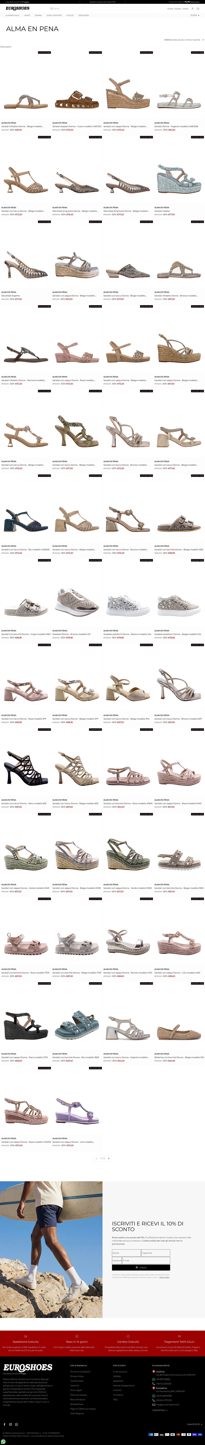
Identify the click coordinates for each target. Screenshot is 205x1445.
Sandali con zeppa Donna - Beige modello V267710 (124, 380)
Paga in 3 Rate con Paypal (83, 1409)
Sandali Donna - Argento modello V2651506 (176, 126)
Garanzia (74, 1385)
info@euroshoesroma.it (167, 1404)
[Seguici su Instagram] (10, 1424)
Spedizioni (118, 1381)
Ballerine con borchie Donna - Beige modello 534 (179, 1057)
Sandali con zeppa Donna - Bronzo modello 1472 (127, 973)
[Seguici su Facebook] (4, 1424)
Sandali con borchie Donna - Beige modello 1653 (178, 549)
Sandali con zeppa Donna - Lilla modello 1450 (177, 973)
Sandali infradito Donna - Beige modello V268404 (21, 126)
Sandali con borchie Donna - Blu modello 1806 (75, 1057)
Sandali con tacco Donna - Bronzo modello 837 (178, 719)
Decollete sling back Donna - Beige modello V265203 (74, 211)
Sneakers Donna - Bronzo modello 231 (71, 634)
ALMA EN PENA (8, 123)
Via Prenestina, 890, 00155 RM (170, 1391)
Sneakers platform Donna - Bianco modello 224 (127, 634)
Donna (177, 9)
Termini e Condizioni (80, 1371)
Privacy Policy (164, 1277)
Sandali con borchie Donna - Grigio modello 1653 (26, 634)
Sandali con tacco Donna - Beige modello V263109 (175, 465)
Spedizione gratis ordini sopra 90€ (102, 2)
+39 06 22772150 (164, 1400)
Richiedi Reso (76, 1404)
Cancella (142, 8)
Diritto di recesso (78, 1395)
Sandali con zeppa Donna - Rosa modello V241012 (26, 1142)
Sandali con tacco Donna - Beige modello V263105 (73, 549)
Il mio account (120, 1371)
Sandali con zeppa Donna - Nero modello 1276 (24, 1057)
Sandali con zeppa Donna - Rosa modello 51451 (177, 803)
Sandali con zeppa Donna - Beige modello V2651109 (175, 380)
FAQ (115, 1399)
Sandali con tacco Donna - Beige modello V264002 (73, 465)
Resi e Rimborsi (77, 1399)
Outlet (70, 15)
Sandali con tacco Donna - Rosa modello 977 (23, 719)
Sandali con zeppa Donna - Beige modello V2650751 (73, 295)
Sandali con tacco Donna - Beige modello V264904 (22, 465)
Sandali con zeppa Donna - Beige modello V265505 (124, 126)
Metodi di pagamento (124, 1385)
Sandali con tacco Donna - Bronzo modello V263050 (125, 549)
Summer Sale (12, 15)
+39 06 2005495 (163, 1384)
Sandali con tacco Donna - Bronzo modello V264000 (125, 465)
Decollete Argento (10, 295)
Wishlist (117, 1376)
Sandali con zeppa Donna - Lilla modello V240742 (72, 1142)
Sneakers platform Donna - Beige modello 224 (177, 634)
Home (170, 9)
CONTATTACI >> (160, 1410)
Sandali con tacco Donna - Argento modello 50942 (125, 1057)
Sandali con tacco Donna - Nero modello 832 (24, 803)
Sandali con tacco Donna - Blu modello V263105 (25, 549)
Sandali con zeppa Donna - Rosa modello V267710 (73, 380)
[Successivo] (125, 1)
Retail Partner (23, 1436)
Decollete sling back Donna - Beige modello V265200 (125, 211)
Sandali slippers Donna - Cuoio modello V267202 (76, 126)
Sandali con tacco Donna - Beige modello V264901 (22, 211)
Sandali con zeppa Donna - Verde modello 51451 (25, 888)
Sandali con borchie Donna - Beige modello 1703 (76, 973)
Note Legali (76, 1390)
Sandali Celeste (162, 211)
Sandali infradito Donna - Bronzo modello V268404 (175, 295)
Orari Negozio (77, 1413)
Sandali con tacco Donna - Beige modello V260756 (124, 295)
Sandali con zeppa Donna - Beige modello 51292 (76, 888)
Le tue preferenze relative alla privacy (47, 1436)
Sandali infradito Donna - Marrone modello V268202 (23, 380)
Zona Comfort (54, 15)
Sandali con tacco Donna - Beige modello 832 (75, 803)
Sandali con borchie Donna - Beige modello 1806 (178, 888)
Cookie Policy (76, 1381)
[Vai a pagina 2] (109, 1158)
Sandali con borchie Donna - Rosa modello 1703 (25, 973)
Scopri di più (195, 2)
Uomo (185, 9)
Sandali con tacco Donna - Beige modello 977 (75, 719)
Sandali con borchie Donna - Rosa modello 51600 (128, 803)
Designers (83, 15)
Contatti (117, 1390)
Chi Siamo (118, 1395)
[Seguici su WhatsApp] (16, 1424)
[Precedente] (79, 1)
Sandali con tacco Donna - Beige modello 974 (126, 719)
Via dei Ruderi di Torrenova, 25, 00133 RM (175, 1375)
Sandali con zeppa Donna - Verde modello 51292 (127, 888)
